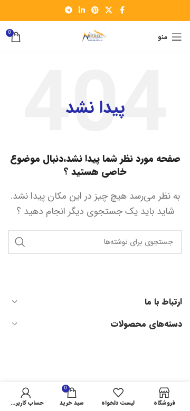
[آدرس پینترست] (95, 10)
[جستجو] (20, 242)
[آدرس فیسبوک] (122, 10)
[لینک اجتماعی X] (109, 10)
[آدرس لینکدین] (81, 10)
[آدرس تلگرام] (68, 10)
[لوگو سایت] (95, 36)
